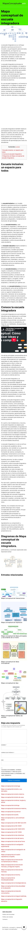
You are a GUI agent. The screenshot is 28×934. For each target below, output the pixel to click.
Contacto (5, 919)
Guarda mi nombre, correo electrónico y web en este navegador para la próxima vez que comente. (13, 772)
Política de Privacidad (8, 914)
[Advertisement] (14, 112)
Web (2, 760)
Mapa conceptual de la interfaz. (10, 875)
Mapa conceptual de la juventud (10, 811)
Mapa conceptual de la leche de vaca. (12, 797)
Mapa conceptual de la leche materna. (12, 794)
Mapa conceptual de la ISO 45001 (11, 826)
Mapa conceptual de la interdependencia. (13, 883)
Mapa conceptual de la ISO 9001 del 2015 (13, 823)
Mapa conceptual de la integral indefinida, (13, 896)
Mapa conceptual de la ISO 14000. (11, 832)
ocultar (17, 147)
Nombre (4, 745)
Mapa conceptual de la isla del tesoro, (12, 838)
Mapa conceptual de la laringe (10, 805)
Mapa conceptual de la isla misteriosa (12, 835)
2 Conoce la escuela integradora (12, 154)
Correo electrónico (7, 752)
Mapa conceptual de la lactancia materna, (13, 808)
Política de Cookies (8, 916)
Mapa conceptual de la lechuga (10, 786)
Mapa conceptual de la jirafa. (10, 814)
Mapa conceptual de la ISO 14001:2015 (13, 829)
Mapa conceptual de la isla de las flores (13, 841)
